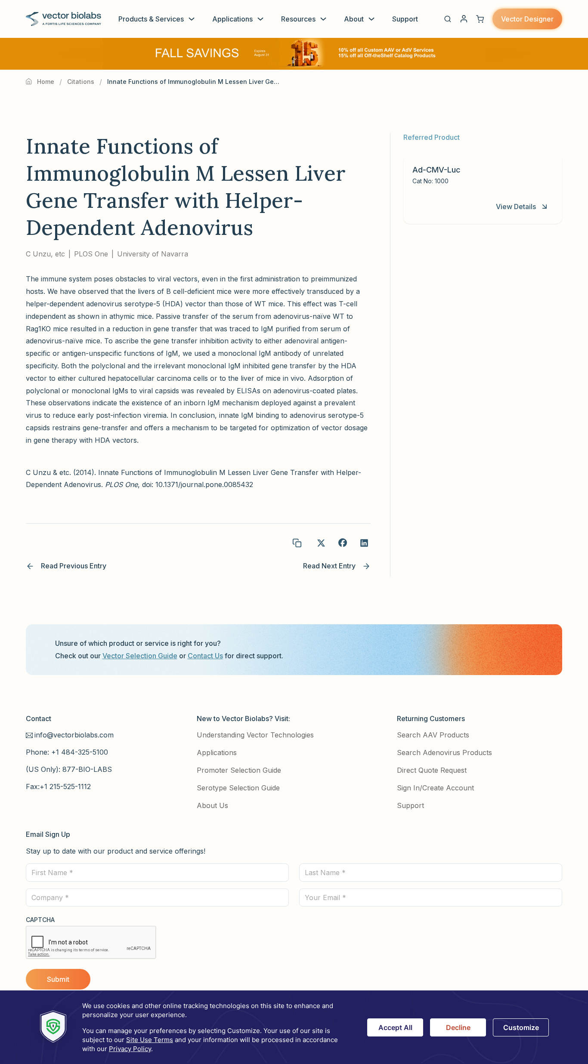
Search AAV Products (433, 735)
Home (45, 81)
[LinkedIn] (364, 543)
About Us (212, 805)
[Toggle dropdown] (191, 18)
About (354, 19)
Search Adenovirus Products (444, 752)
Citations (80, 81)
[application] (294, 1027)
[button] (448, 19)
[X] (321, 543)
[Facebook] (342, 543)
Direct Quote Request (432, 770)
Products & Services (151, 19)
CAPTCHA (40, 919)
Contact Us (205, 655)
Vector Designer (527, 19)
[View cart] (480, 19)
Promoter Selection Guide (239, 770)
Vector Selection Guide (139, 655)
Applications (232, 19)
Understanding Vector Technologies (255, 735)
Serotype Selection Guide (238, 787)
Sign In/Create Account (435, 787)
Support (405, 19)
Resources (298, 19)
